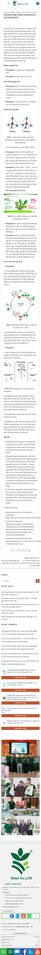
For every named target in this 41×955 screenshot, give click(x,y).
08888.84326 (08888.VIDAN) (14, 904)
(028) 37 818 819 (23, 895)
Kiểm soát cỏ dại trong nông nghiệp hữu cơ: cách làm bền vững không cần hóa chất (19, 632)
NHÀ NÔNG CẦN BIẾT (9, 12)
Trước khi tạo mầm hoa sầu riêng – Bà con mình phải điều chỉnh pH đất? (19, 612)
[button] (8, 3)
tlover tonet (5, 639)
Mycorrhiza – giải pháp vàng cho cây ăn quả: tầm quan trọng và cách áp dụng (19, 655)
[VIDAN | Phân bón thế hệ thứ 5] (20, 3)
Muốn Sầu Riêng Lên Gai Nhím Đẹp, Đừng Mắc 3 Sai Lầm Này (19, 618)
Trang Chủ (33, 12)
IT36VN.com (13, 929)
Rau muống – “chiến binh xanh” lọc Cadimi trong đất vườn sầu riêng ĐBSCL (19, 640)
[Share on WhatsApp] (11, 550)
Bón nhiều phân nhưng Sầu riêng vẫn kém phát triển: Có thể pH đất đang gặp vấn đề (20, 606)
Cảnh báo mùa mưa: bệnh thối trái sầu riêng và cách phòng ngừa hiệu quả (20, 662)
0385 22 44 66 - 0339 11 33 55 (14, 901)
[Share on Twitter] (18, 550)
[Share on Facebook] (15, 550)
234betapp (5, 631)
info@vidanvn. (11, 907)
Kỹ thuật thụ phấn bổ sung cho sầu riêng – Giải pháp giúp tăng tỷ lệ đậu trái (19, 599)
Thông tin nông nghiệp (23, 12)
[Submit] (38, 581)
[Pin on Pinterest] (25, 550)
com (17, 907)
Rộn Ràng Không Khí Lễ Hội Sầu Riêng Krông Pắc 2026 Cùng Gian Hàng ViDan (19, 593)
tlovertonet (5, 661)
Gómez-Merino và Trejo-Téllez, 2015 (20, 147)
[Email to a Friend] (22, 550)
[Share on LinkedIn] (29, 550)
